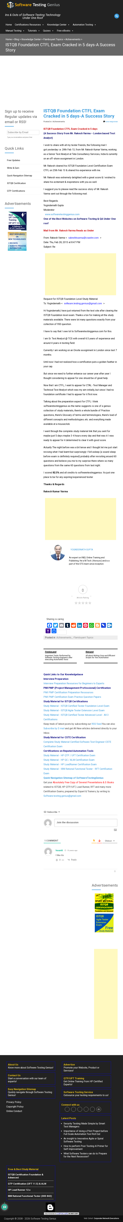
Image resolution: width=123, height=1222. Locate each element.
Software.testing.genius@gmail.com (62, 795)
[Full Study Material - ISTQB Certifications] (104, 911)
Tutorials (32, 30)
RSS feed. (97, 723)
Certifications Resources (28, 24)
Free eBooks (63, 30)
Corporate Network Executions (106, 1218)
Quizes (47, 30)
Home (9, 24)
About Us (13, 1064)
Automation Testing (83, 24)
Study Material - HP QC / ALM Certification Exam (69, 759)
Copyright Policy (15, 1106)
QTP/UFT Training (74, 1078)
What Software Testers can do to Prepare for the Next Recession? (85, 1155)
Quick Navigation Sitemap (19, 175)
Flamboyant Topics (83, 637)
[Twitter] (73, 1109)
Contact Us (14, 1075)
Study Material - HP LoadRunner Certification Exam (70, 764)
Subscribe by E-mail (54, 728)
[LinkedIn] (86, 1109)
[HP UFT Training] (17, 229)
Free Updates (13, 160)
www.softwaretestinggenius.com (62, 214)
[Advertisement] (61, 78)
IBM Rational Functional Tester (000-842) (30, 1196)
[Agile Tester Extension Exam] (104, 931)
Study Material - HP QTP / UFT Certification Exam (69, 755)
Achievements (63, 637)
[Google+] (79, 1109)
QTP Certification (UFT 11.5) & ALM (27, 1183)
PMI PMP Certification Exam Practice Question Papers (72, 697)
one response (112, 121)
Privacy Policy (13, 1102)
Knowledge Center (56, 24)
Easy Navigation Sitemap (22, 1089)
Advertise (69, 1064)
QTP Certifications (16, 191)
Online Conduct (14, 1111)
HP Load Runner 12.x (19, 1190)
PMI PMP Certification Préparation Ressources (68, 692)
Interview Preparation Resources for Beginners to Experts (74, 683)
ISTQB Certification (16, 183)
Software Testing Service (78, 1092)
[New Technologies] (17, 249)
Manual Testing (13, 30)
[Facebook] (67, 1109)
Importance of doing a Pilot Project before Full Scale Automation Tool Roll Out (86, 1132)
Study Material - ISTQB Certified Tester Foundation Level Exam (76, 705)
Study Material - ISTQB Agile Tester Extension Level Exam (74, 710)
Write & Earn (13, 168)
